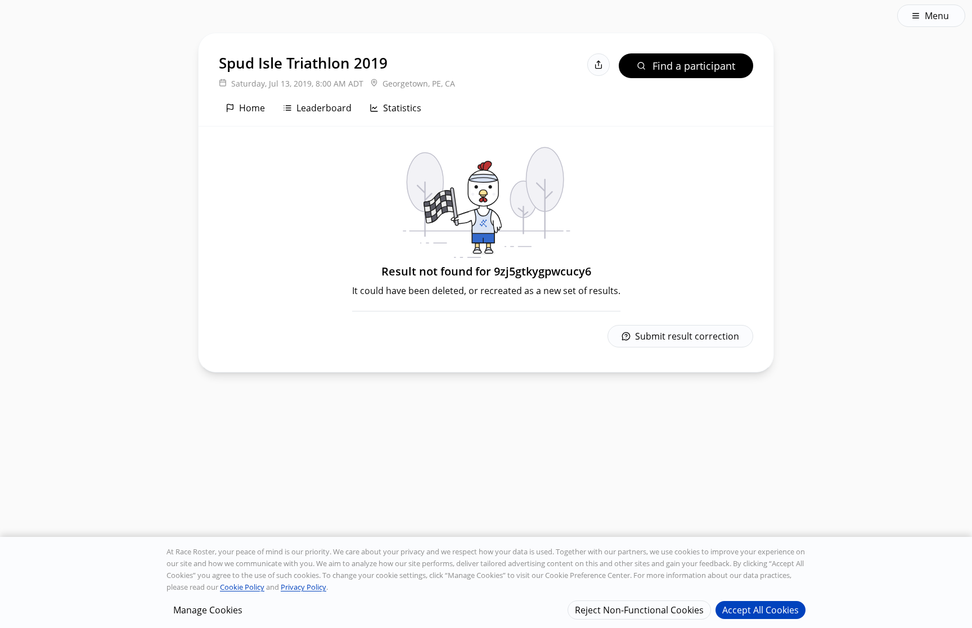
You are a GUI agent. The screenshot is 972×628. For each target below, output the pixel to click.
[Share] (598, 64)
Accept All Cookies (760, 609)
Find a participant (693, 66)
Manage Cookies (207, 609)
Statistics (402, 108)
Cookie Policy (242, 587)
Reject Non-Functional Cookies (639, 609)
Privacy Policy (303, 587)
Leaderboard (324, 108)
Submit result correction (687, 336)
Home (252, 108)
